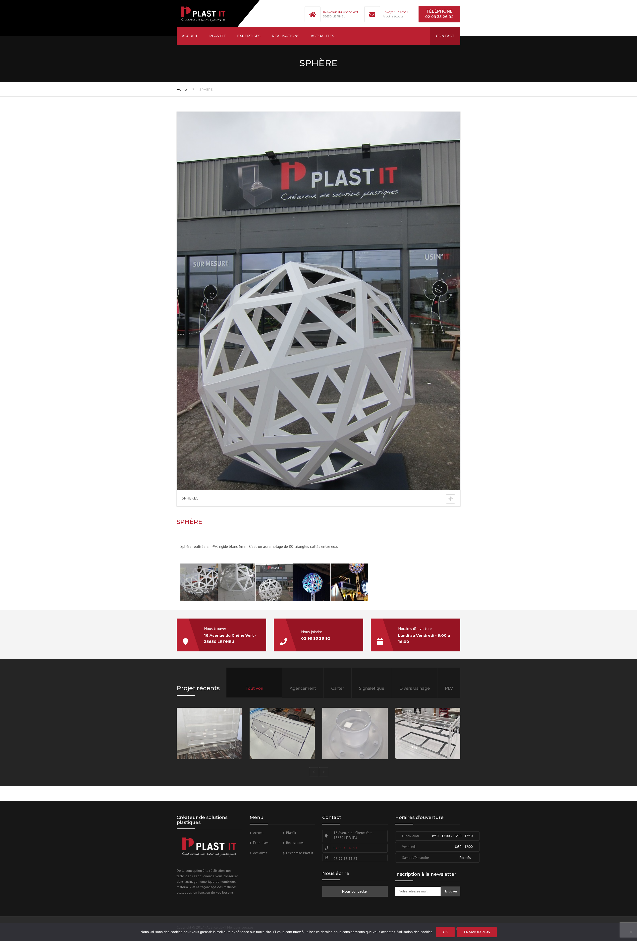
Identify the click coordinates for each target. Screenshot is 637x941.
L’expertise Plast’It (299, 853)
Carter (337, 688)
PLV (449, 688)
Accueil (190, 36)
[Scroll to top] (611, 914)
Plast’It (217, 36)
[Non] (630, 932)
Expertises (249, 36)
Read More (231, 745)
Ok (445, 932)
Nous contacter (355, 891)
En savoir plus (477, 932)
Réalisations (286, 36)
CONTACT (445, 36)
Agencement (303, 688)
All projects (254, 695)
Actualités (322, 36)
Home (182, 89)
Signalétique (371, 688)
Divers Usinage (414, 688)
